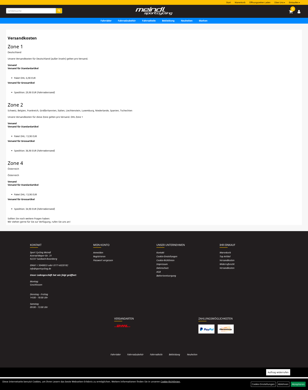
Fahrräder (106, 20)
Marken (203, 20)
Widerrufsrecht (227, 264)
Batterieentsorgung (166, 275)
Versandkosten (227, 260)
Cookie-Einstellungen (166, 256)
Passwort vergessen (103, 260)
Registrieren (99, 256)
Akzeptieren (298, 384)
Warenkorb (240, 2)
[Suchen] (59, 10)
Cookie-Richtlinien (165, 260)
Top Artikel (225, 256)
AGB (158, 271)
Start (228, 2)
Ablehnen (283, 384)
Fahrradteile (149, 20)
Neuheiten (187, 20)
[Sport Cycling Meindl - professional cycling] (154, 11)
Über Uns (278, 2)
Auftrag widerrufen (278, 372)
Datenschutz (162, 267)
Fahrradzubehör (127, 20)
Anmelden (98, 252)
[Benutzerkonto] (299, 11)
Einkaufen (293, 2)
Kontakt (160, 252)
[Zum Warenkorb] (291, 12)
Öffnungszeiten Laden (259, 2)
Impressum (162, 264)
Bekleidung (168, 20)
